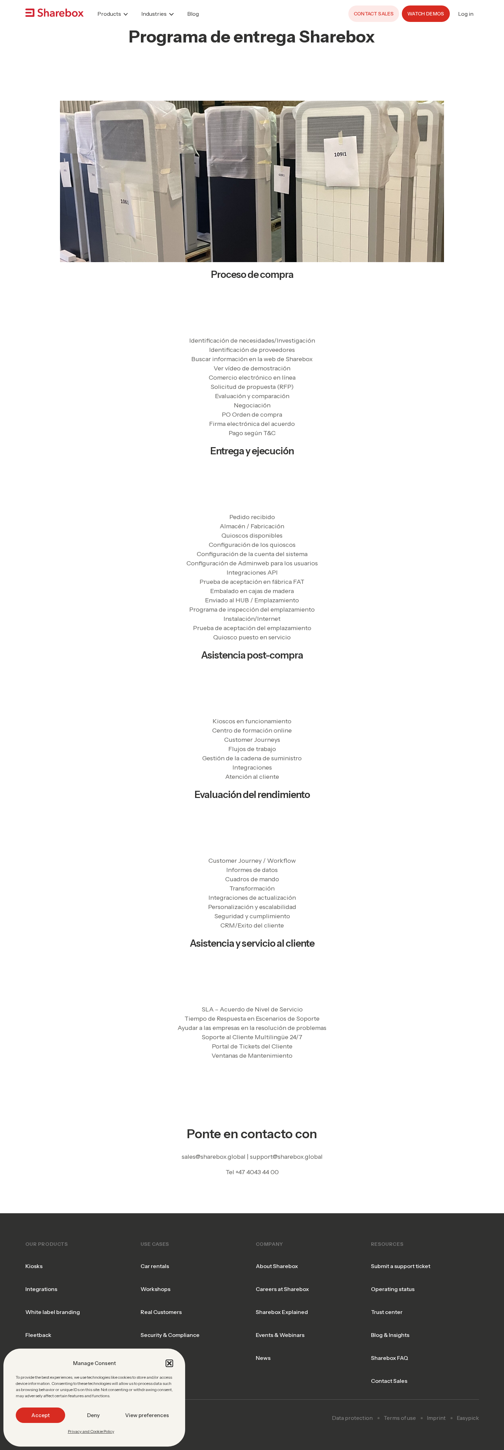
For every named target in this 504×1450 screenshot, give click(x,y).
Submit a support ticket (400, 1266)
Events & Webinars (280, 1334)
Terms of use (400, 1417)
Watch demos (425, 13)
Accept (40, 1415)
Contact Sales (389, 1380)
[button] (169, 1363)
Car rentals (155, 1266)
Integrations (41, 1289)
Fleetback (38, 1334)
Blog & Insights (390, 1334)
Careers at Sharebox (282, 1289)
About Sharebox (277, 1266)
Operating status (393, 1289)
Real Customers (161, 1311)
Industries (154, 13)
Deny (93, 1415)
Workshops (155, 1289)
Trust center (387, 1311)
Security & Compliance (170, 1334)
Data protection (352, 1417)
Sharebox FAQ (389, 1357)
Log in (465, 13)
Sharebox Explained (282, 1311)
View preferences (147, 1415)
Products (109, 13)
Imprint (436, 1417)
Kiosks (34, 1266)
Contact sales (374, 13)
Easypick (468, 1417)
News (263, 1357)
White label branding (52, 1311)
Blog (193, 13)
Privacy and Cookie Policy (91, 1431)
